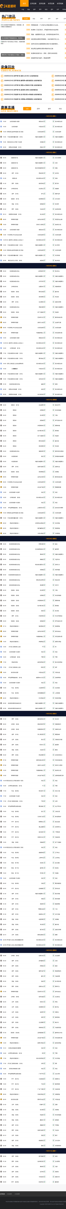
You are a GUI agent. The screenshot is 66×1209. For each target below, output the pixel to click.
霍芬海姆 (57, 899)
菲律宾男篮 (58, 698)
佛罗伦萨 (57, 193)
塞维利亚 (41, 1027)
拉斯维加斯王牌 (59, 775)
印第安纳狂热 (58, 760)
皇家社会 (57, 466)
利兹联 (57, 312)
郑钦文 (42, 147)
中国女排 (41, 126)
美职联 (12, 1032)
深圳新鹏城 (41, 693)
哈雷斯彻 (41, 199)
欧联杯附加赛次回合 (14, 580)
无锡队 (57, 873)
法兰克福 (57, 914)
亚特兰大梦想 (40, 224)
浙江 (42, 811)
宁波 (42, 1084)
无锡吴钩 (57, 837)
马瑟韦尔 (57, 559)
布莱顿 (42, 569)
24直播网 (9, 1194)
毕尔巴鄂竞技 (58, 616)
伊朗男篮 (41, 641)
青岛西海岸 (58, 816)
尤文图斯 (41, 1022)
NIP (56, 667)
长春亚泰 (57, 1089)
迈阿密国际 (41, 1032)
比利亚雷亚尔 (58, 755)
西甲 (40, 9)
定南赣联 (41, 888)
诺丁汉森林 (41, 312)
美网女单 (14, 178)
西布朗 (57, 430)
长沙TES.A (58, 806)
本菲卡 (57, 585)
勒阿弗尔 (57, 1017)
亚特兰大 (57, 564)
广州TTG (41, 1074)
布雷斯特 (41, 1007)
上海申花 (41, 857)
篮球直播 (42, 3)
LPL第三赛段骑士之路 (15, 647)
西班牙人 (57, 986)
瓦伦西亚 (41, 302)
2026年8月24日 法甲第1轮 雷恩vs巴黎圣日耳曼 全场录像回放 (23, 85)
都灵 (56, 966)
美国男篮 (57, 626)
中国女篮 (41, 672)
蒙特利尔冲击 (58, 1032)
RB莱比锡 (41, 909)
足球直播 (33, 3)
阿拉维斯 (41, 755)
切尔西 (57, 204)
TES (42, 801)
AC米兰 (42, 744)
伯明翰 (42, 410)
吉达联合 (41, 188)
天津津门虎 (41, 816)
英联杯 (14, 410)
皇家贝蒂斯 (58, 302)
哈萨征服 (41, 996)
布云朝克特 (41, 394)
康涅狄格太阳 (58, 317)
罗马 (42, 193)
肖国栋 (42, 142)
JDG (42, 1063)
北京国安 (57, 688)
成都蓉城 (41, 852)
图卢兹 (57, 1007)
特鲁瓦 (57, 1012)
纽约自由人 (58, 631)
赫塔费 (57, 549)
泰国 (56, 384)
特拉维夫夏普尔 (39, 564)
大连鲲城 (41, 1079)
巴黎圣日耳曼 (58, 739)
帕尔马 (57, 1022)
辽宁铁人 (57, 852)
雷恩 (42, 1135)
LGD (56, 801)
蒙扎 (42, 976)
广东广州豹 (41, 1089)
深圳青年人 (58, 827)
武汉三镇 (57, 791)
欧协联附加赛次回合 (14, 544)
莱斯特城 (57, 425)
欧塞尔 (42, 1002)
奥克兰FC (57, 405)
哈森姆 (57, 188)
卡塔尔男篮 (41, 533)
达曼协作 (41, 286)
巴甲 (12, 1182)
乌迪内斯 (57, 976)
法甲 (58, 9)
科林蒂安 (41, 1182)
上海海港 (57, 693)
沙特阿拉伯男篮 (39, 523)
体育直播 (51, 3)
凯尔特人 (57, 271)
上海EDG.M (40, 507)
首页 (24, 3)
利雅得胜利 (58, 286)
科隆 (56, 168)
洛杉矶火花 (58, 224)
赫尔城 (57, 291)
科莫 (56, 1156)
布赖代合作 (58, 729)
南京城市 (41, 832)
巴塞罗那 (41, 616)
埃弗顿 (57, 472)
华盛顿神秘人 (40, 333)
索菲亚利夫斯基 (59, 451)
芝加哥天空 (41, 317)
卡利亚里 (41, 1177)
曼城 (56, 750)
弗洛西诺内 (58, 971)
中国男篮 (57, 533)
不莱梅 (57, 1125)
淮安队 (42, 863)
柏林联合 (41, 914)
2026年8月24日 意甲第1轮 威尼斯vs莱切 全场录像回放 (21, 90)
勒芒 (56, 1135)
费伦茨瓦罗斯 (40, 580)
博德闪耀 (41, 307)
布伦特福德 (58, 410)
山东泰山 (57, 857)
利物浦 (42, 842)
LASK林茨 (41, 271)
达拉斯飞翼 (58, 322)
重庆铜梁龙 (58, 883)
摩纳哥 (42, 554)
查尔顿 (57, 611)
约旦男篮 (41, 698)
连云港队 (57, 863)
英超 (28, 9)
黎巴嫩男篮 (41, 528)
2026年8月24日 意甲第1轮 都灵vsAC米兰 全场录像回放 (21, 76)
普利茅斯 (41, 297)
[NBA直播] (8, 6)
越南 (42, 384)
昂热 (56, 1002)
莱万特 (57, 183)
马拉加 (42, 209)
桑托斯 (57, 1182)
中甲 (12, 821)
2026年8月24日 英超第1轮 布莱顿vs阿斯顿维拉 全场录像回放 (23, 99)
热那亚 (57, 1171)
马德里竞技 (58, 1027)
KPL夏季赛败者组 (13, 507)
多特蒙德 (41, 961)
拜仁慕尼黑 (41, 734)
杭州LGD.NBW (59, 507)
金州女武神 (41, 219)
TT (43, 647)
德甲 (34, 9)
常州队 (42, 873)
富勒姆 (42, 204)
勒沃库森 (57, 893)
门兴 (56, 909)
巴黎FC (42, 1104)
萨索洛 (42, 966)
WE (56, 1063)
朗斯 (56, 934)
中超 (23, 9)
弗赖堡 (42, 559)
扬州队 (42, 868)
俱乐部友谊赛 (14, 672)
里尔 (42, 739)
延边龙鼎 (57, 821)
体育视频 (60, 3)
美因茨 (42, 904)
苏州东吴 (57, 888)
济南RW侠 (58, 677)
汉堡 (56, 163)
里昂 (42, 1017)
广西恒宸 (57, 832)
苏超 (12, 863)
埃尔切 (57, 719)
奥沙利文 (57, 260)
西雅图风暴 (58, 487)
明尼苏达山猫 (58, 219)
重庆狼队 (41, 806)
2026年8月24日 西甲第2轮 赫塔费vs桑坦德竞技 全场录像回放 (23, 80)
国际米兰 (57, 1177)
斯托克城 (41, 291)
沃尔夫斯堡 (58, 158)
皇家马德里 (41, 466)
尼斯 (56, 1104)
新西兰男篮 (58, 641)
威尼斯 (57, 744)
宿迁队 (57, 868)
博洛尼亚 (41, 173)
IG (55, 647)
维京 (42, 456)
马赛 (56, 1166)
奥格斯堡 (41, 1140)
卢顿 (56, 415)
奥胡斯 (42, 585)
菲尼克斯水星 (58, 333)
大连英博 (41, 688)
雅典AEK (41, 451)
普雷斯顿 (41, 472)
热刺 (42, 611)
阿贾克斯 (41, 544)
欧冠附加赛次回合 (14, 271)
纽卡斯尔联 (41, 430)
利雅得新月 (58, 724)
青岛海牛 (41, 791)
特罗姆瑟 (57, 569)
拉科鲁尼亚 (58, 209)
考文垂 (57, 297)
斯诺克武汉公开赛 (13, 260)
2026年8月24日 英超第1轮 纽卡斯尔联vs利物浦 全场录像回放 (23, 94)
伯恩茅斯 (41, 919)
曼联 (42, 1145)
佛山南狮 (41, 827)
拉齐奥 (57, 173)
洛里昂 (42, 1012)
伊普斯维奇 (41, 425)
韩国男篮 (57, 528)
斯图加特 (57, 734)
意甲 (52, 9)
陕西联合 (41, 821)
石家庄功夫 (41, 837)
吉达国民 (41, 405)
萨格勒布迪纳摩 (59, 456)
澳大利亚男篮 (58, 662)
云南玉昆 (57, 811)
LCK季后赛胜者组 (13, 786)
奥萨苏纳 (41, 183)
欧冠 (46, 9)
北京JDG (57, 1074)
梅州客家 (57, 1084)
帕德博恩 (57, 904)
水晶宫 (42, 750)
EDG (42, 667)
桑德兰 (42, 1120)
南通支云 (57, 1079)
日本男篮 (57, 523)
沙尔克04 (57, 199)
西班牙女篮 (41, 1099)
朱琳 (56, 178)
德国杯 (13, 199)
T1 (43, 786)
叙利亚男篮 (41, 662)
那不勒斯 (41, 1156)
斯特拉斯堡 (41, 934)
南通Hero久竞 (40, 677)
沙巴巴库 (41, 281)
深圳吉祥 (41, 379)
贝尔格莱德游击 (39, 549)
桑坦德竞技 (41, 719)
